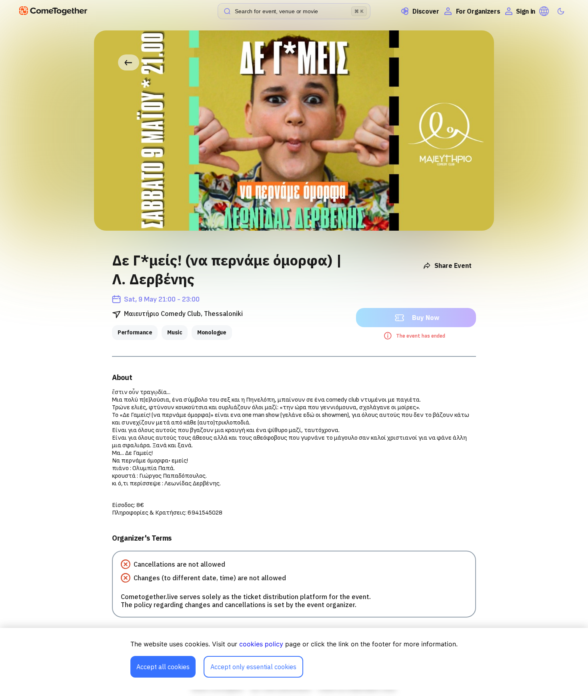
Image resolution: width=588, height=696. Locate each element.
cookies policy (261, 644)
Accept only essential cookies (253, 667)
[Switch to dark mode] (561, 11)
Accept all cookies (163, 667)
